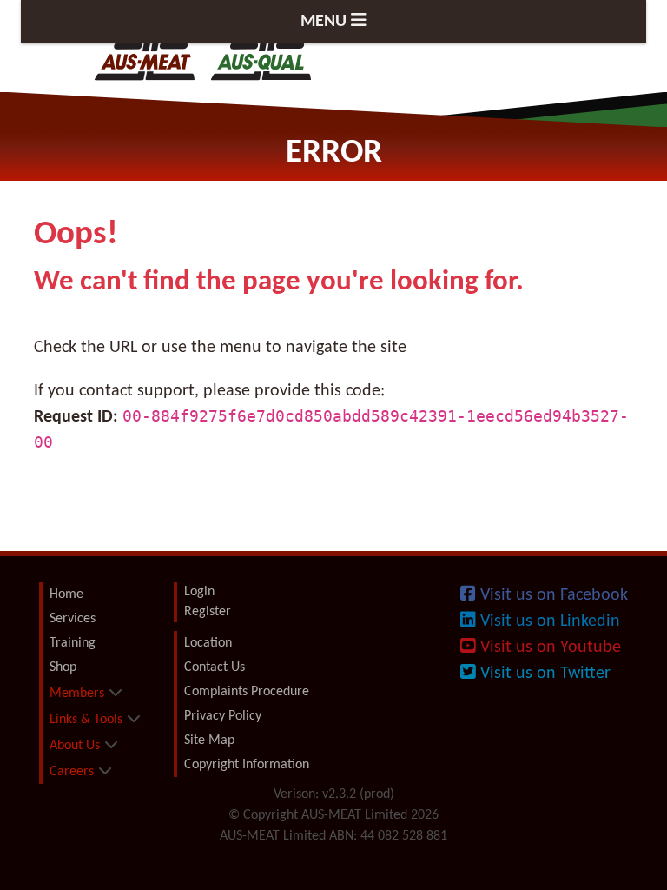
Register (207, 612)
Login (199, 592)
